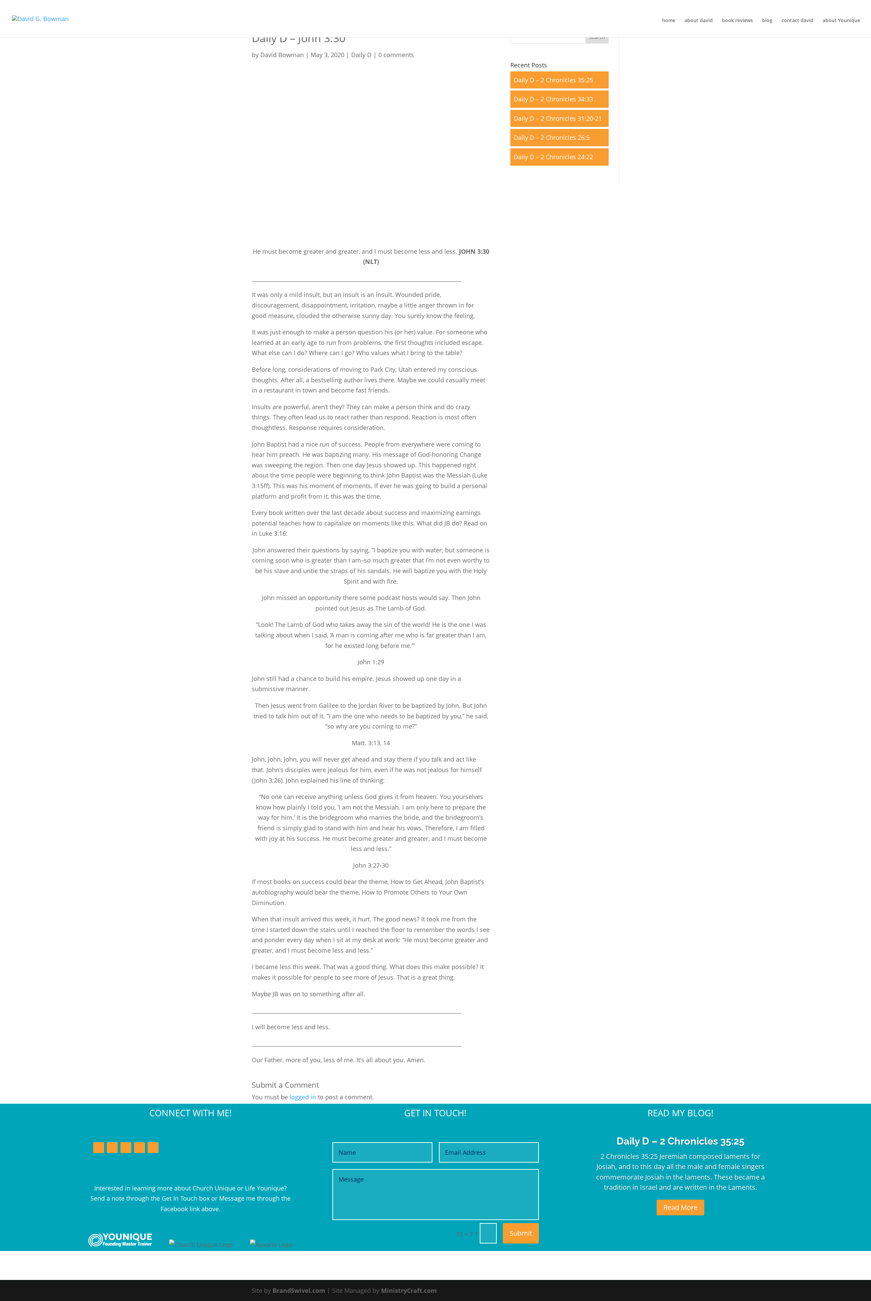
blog (767, 20)
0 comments (396, 55)
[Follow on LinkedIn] (125, 1147)
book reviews (737, 20)
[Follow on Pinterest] (153, 1147)
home (668, 20)
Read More (680, 1207)
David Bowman (282, 55)
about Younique (841, 20)
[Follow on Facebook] (98, 1147)
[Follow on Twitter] (112, 1147)
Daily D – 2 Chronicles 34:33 (553, 99)
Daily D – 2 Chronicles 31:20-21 (558, 118)
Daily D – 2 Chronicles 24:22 (553, 157)
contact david (798, 20)
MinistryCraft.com (409, 1290)
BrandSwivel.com (299, 1290)
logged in (303, 1097)
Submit (521, 1233)
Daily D (361, 55)
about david (699, 20)
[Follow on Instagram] (139, 1147)
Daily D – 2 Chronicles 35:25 (553, 80)
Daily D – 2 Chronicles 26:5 (552, 137)
